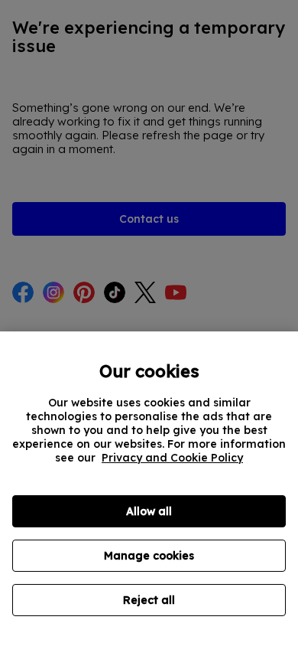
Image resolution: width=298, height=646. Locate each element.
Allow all (149, 511)
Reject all (149, 600)
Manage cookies (149, 556)
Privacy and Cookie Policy (172, 458)
